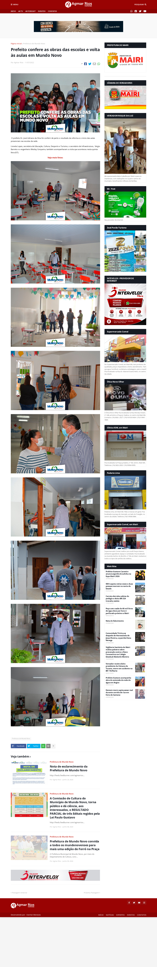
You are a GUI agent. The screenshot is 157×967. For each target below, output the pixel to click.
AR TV (20, 11)
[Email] (94, 64)
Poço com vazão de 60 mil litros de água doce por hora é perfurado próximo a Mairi (119, 610)
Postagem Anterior (19, 893)
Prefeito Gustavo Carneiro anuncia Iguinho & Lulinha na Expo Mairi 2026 (118, 573)
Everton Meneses (34, 915)
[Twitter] (89, 64)
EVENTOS (41, 11)
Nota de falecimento (115, 621)
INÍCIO (13, 11)
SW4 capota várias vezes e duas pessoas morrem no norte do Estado (119, 586)
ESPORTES (120, 915)
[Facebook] (85, 64)
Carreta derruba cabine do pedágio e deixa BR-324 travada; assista (117, 598)
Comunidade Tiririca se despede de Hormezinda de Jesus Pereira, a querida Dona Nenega (118, 637)
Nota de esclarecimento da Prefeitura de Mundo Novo (69, 768)
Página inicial (16, 43)
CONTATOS (52, 11)
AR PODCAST (30, 11)
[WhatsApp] (98, 64)
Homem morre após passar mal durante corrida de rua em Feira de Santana (119, 692)
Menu (15, 4)
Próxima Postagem (91, 893)
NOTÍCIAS (110, 915)
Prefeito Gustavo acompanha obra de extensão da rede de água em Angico (118, 680)
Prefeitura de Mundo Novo (34, 43)
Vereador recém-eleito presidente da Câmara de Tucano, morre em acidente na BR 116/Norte (119, 667)
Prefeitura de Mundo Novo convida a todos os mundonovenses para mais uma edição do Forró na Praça (74, 845)
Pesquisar (139, 4)
